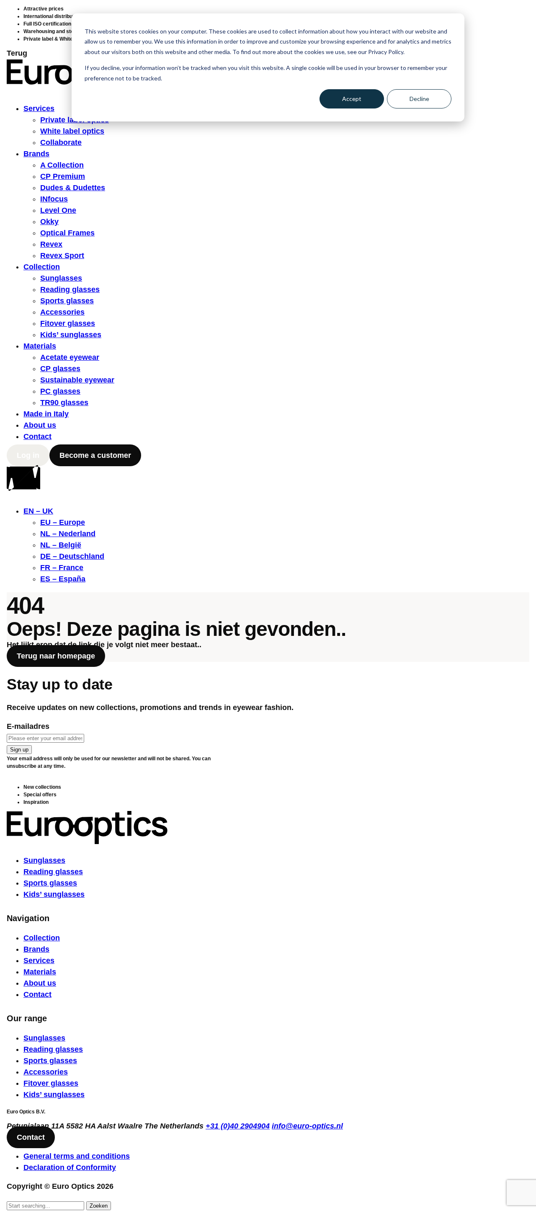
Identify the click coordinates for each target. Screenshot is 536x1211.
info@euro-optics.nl (307, 1126)
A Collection (62, 165)
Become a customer (95, 455)
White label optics (72, 131)
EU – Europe (62, 522)
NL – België (60, 545)
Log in (28, 455)
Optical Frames (67, 233)
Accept (351, 98)
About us (39, 425)
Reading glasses (70, 289)
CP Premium (62, 176)
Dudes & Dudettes (72, 187)
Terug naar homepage (56, 656)
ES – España (62, 579)
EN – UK (38, 511)
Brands (36, 154)
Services (38, 108)
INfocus (54, 199)
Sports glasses (67, 301)
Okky (49, 221)
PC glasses (60, 391)
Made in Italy (46, 414)
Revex (51, 244)
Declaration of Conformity (69, 1167)
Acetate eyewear (69, 357)
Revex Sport (62, 255)
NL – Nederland (67, 533)
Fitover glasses (67, 323)
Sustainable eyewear (77, 380)
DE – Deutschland (72, 556)
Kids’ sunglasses (70, 335)
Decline (419, 98)
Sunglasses (61, 278)
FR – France (61, 567)
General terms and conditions (76, 1156)
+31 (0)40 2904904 (238, 1126)
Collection (41, 267)
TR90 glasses (64, 402)
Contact (37, 436)
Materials (39, 346)
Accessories (62, 312)
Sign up (19, 749)
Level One (58, 210)
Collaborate (61, 142)
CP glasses (60, 368)
